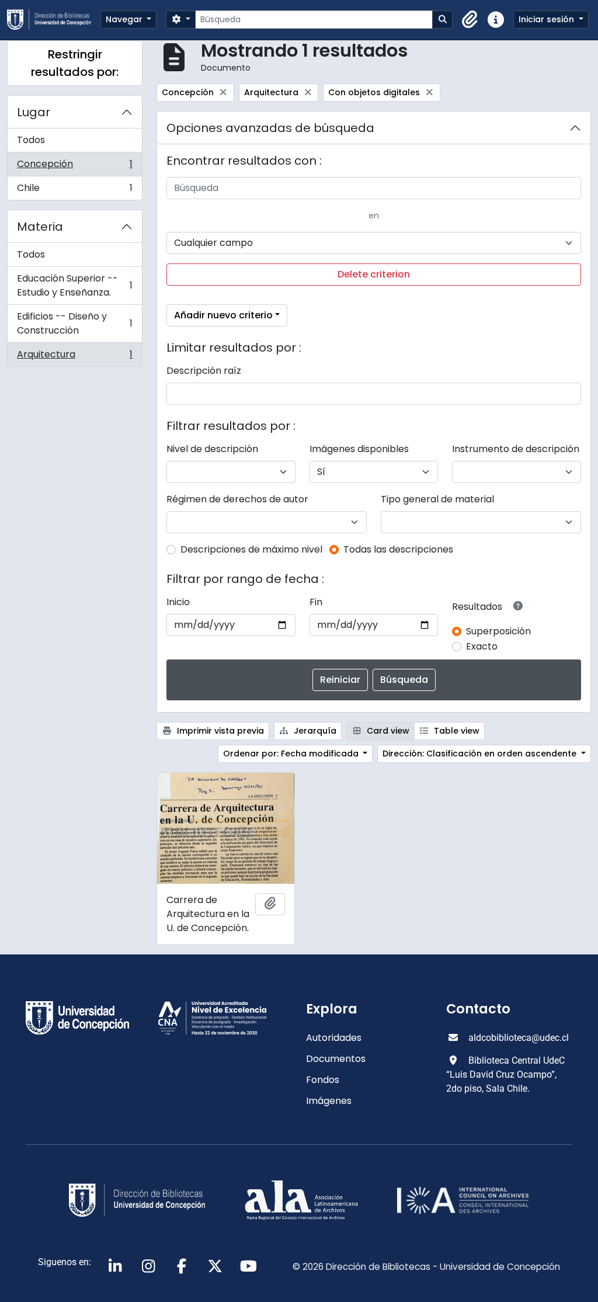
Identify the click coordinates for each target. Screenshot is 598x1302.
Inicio (178, 602)
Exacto (482, 646)
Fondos (322, 1079)
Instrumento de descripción (515, 449)
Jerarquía (313, 731)
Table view (455, 731)
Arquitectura (74, 357)
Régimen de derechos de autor (237, 499)
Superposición (498, 631)
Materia (40, 226)
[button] (470, 20)
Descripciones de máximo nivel (251, 549)
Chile (74, 190)
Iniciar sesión (547, 19)
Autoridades (333, 1037)
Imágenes (329, 1100)
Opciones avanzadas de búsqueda (270, 128)
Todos (31, 140)
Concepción (74, 166)
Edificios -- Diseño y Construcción (74, 323)
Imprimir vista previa (219, 731)
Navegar (125, 19)
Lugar (33, 112)
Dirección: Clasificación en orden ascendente (481, 753)
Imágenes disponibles (359, 449)
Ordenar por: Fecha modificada (292, 753)
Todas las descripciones (398, 549)
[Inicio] (53, 19)
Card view (386, 731)
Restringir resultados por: (75, 63)
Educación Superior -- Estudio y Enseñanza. (74, 285)
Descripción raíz (203, 370)
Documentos (336, 1058)
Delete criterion (374, 274)
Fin (316, 602)
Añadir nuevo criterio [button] (223, 315)
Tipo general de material (437, 499)
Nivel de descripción (212, 449)
